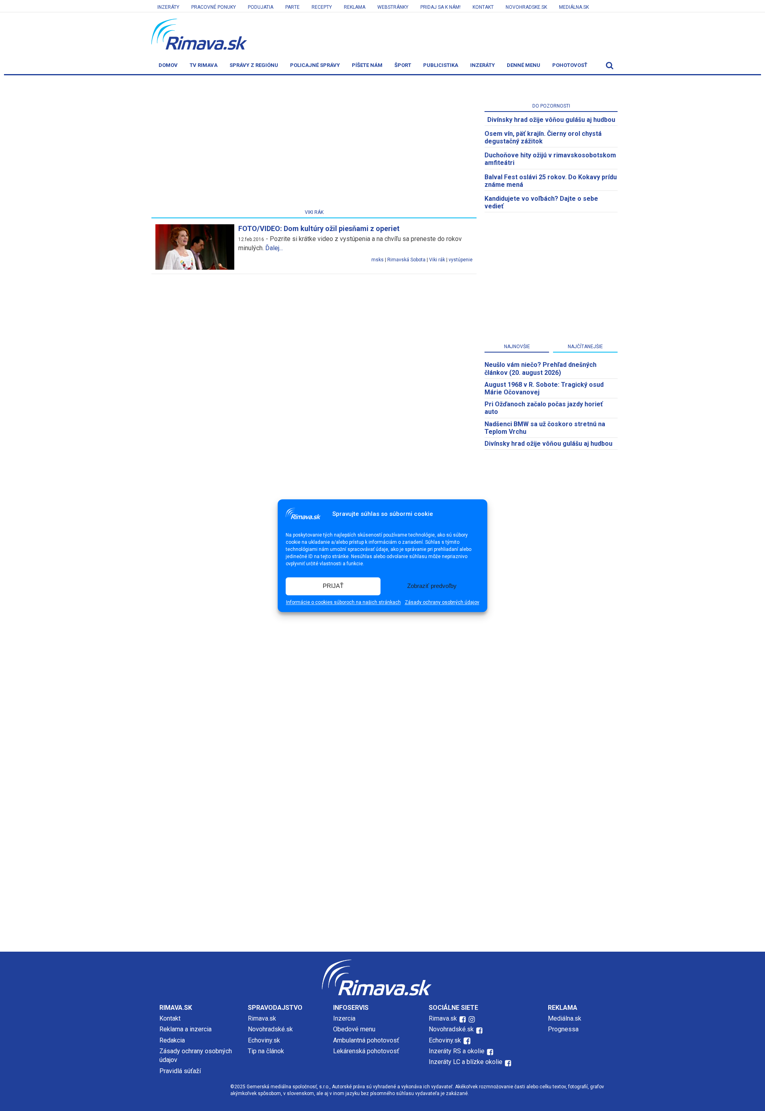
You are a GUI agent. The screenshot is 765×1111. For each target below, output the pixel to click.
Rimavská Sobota (406, 260)
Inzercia (344, 1018)
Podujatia (260, 7)
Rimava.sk (262, 1018)
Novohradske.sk (526, 7)
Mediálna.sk (574, 7)
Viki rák (437, 260)
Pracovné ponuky (213, 7)
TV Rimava (204, 65)
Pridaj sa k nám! (440, 7)
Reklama (354, 7)
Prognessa (563, 1029)
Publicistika (440, 65)
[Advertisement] (314, 144)
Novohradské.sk (270, 1029)
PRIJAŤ (333, 586)
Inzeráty (168, 7)
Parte (292, 7)
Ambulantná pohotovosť (367, 1040)
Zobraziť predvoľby (432, 586)
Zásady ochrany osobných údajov (442, 602)
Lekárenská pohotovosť (367, 1051)
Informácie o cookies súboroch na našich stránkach (343, 602)
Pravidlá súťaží (180, 1071)
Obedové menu (354, 1029)
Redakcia (172, 1040)
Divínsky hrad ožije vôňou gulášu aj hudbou (551, 119)
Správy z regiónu (254, 65)
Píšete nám (367, 65)
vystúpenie (461, 260)
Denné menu (523, 65)
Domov (168, 65)
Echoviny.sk (264, 1040)
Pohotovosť (569, 65)
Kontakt (483, 7)
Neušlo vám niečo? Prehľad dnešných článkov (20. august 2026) (540, 368)
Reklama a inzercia (185, 1029)
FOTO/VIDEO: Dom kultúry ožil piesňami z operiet (319, 228)
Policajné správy (315, 65)
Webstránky (392, 7)
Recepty (322, 7)
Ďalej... (274, 248)
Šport (402, 65)
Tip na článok (266, 1051)
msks (377, 260)
